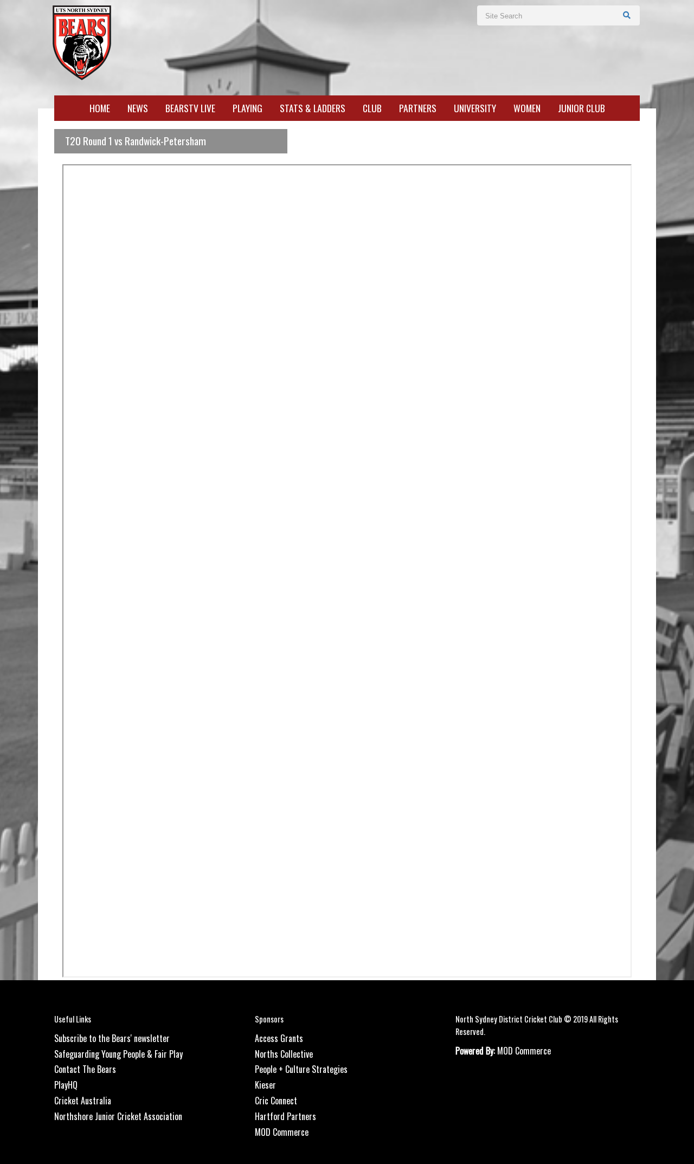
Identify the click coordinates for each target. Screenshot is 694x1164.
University (475, 108)
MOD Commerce (282, 1132)
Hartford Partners (285, 1116)
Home (99, 108)
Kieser (265, 1084)
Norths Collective (284, 1053)
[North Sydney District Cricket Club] (81, 41)
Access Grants (279, 1038)
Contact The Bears (85, 1069)
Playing (247, 108)
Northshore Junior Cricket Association (118, 1116)
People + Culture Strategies (301, 1069)
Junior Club (581, 108)
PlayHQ (66, 1084)
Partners (417, 108)
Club (372, 108)
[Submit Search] (627, 14)
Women (527, 108)
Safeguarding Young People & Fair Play (118, 1053)
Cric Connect (276, 1100)
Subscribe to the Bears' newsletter (112, 1038)
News (137, 108)
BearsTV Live (190, 108)
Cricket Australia (82, 1100)
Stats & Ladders (312, 108)
